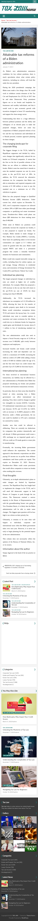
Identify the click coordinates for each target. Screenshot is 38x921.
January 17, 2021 (8, 67)
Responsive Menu (35, 1)
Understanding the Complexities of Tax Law (18, 760)
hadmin (23, 591)
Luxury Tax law (7, 680)
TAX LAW (15, 915)
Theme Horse (30, 915)
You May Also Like (10, 691)
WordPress (25, 918)
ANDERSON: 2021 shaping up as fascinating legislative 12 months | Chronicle (18, 566)
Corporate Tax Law (8, 673)
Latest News (8, 877)
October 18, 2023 (16, 614)
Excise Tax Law (7, 677)
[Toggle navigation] (3, 16)
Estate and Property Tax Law (11, 675)
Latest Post (8, 581)
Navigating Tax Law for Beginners (23, 612)
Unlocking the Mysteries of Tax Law (15, 596)
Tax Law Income (8, 51)
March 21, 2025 (16, 591)
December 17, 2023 (8, 598)
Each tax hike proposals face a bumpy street (19, 573)
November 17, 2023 (17, 607)
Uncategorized (25, 584)
